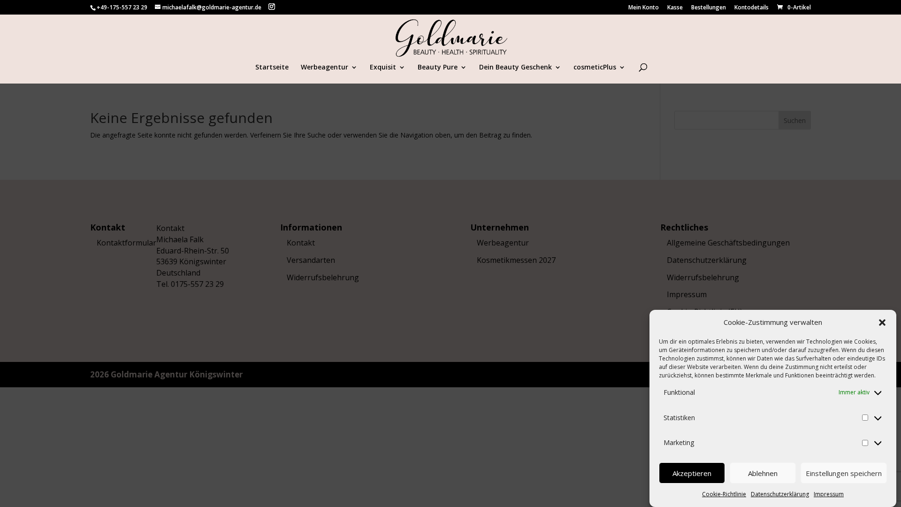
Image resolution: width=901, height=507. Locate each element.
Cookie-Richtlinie (724, 494)
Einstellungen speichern (844, 473)
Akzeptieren (691, 473)
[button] (882, 322)
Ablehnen (763, 473)
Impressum (829, 494)
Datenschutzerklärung (780, 494)
